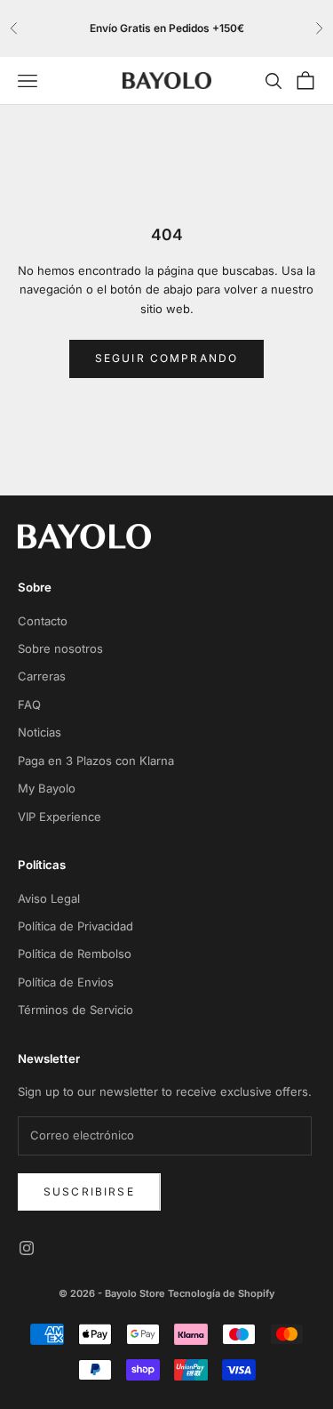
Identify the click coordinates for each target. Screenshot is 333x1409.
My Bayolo (46, 788)
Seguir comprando (167, 358)
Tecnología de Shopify (221, 1293)
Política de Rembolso (74, 953)
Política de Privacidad (75, 926)
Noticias (39, 732)
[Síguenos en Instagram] (27, 1248)
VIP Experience (59, 816)
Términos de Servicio (75, 1009)
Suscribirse (89, 1191)
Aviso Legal (49, 898)
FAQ (29, 704)
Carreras (42, 676)
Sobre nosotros (60, 648)
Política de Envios (66, 982)
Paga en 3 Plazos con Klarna (96, 760)
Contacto (42, 621)
